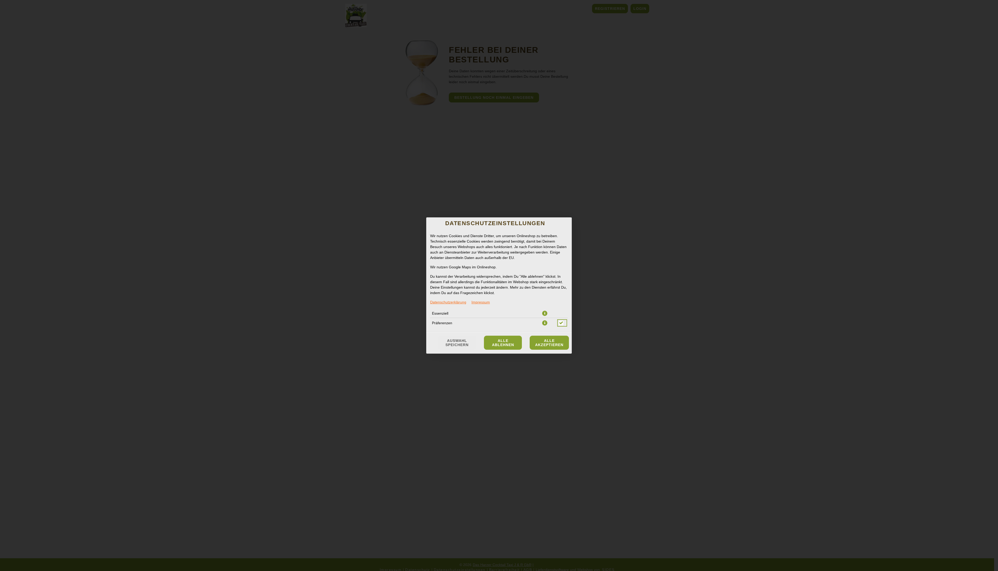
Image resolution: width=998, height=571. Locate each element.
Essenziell (440, 313)
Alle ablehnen (503, 343)
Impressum (480, 302)
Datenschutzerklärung (448, 302)
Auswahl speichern (457, 343)
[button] (544, 313)
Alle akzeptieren (549, 343)
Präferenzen (442, 323)
